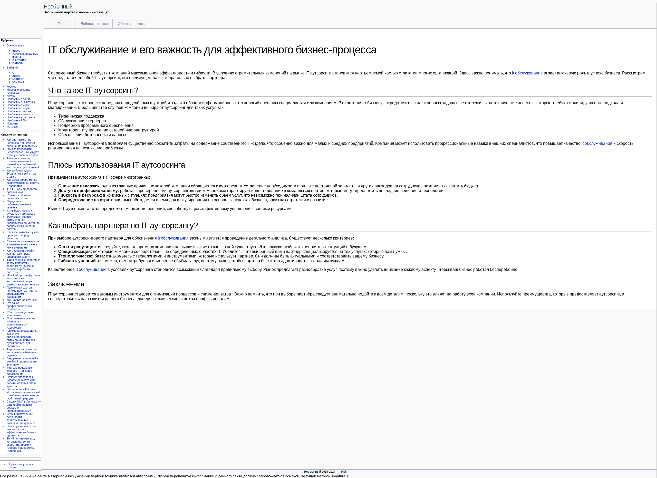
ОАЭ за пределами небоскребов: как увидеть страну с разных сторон (23, 152)
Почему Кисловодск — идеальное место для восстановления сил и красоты (21, 381)
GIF (14, 72)
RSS (344, 471)
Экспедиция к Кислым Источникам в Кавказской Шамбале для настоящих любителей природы (23, 394)
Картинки (18, 78)
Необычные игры (18, 105)
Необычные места (19, 111)
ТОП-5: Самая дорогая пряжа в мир (22, 190)
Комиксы (18, 81)
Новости (12, 123)
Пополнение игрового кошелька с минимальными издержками (21, 323)
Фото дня (12, 126)
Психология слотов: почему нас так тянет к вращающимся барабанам (22, 292)
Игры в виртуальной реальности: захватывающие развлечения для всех (21, 418)
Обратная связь (131, 24)
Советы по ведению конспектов (20, 314)
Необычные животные (21, 101)
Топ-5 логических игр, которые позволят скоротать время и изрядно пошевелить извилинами (21, 444)
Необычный (58, 6)
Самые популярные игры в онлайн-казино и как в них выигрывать (23, 244)
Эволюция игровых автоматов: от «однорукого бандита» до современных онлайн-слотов (23, 223)
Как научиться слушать (22, 299)
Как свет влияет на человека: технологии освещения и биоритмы (22, 142)
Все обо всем (15, 45)
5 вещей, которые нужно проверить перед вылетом (22, 235)
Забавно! (12, 67)
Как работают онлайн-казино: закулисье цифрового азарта (21, 253)
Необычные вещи (18, 98)
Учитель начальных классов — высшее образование (20, 370)
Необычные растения (21, 117)
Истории (17, 62)
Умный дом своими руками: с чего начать (21, 212)
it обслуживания (597, 143)
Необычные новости (20, 114)
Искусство (19, 59)
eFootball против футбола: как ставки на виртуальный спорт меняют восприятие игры (24, 280)
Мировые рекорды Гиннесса (19, 91)
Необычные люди (18, 108)
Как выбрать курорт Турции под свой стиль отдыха (21, 173)
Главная (65, 24)
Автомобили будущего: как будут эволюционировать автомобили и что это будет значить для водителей (22, 338)
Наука (11, 95)
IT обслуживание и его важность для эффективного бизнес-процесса (21, 431)
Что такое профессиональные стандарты (20, 306)
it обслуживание (527, 73)
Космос (11, 86)
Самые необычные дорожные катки (19, 197)
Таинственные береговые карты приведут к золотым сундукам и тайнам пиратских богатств (23, 266)
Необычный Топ (17, 120)
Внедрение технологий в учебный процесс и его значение (22, 361)
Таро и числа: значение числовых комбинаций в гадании (22, 352)
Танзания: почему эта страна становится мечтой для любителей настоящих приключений (23, 163)
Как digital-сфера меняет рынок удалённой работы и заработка (23, 182)
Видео (16, 50)
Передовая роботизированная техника (19, 204)
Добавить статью (95, 24)
